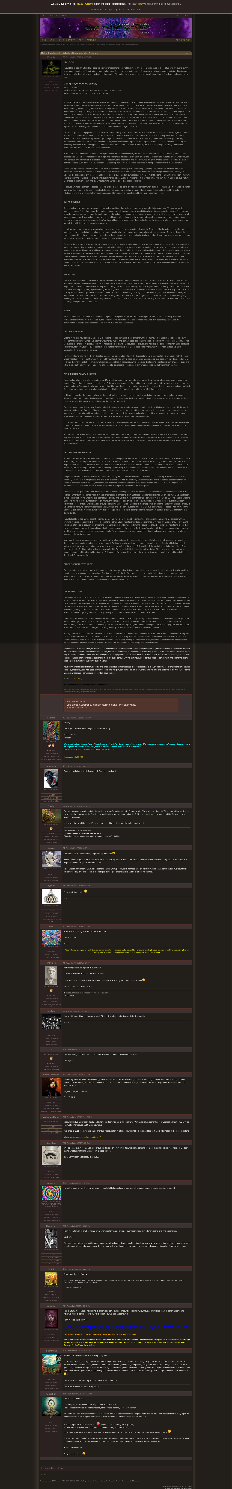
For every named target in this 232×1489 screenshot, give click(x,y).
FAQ (44, 40)
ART (81, 40)
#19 (64, 1394)
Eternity (51, 57)
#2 (64, 718)
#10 (64, 1050)
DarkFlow (51, 1143)
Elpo (51, 926)
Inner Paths (51, 1351)
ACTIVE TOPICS (183, 40)
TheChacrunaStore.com (77, 707)
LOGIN (175, 16)
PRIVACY (53, 16)
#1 (64, 57)
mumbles (51, 766)
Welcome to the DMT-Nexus (50, 44)
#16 (64, 1269)
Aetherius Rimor (51, 1117)
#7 (64, 927)
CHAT (44, 16)
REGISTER (186, 16)
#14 (64, 1183)
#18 (64, 1351)
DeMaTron (51, 1226)
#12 (64, 1117)
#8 (64, 963)
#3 (64, 766)
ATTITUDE (91, 40)
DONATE (64, 16)
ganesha (51, 1183)
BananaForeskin (51, 1075)
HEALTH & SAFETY (66, 40)
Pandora (51, 718)
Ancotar (51, 1306)
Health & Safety (93, 44)
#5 (64, 848)
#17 (64, 1306)
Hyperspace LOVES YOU (73, 757)
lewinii (51, 1269)
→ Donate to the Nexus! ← (73, 1287)
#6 (64, 886)
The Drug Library (76, 679)
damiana (51, 1011)
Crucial (51, 848)
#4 (64, 806)
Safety (83, 44)
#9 (64, 1011)
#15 (64, 1226)
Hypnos (51, 885)
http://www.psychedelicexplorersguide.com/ (82, 1137)
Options (188, 53)
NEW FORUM (85, 4)
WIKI (52, 40)
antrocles (51, 963)
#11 (64, 1075)
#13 (64, 1143)
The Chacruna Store (76, 701)
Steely (51, 806)
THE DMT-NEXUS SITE (70, 44)
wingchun (51, 1394)
